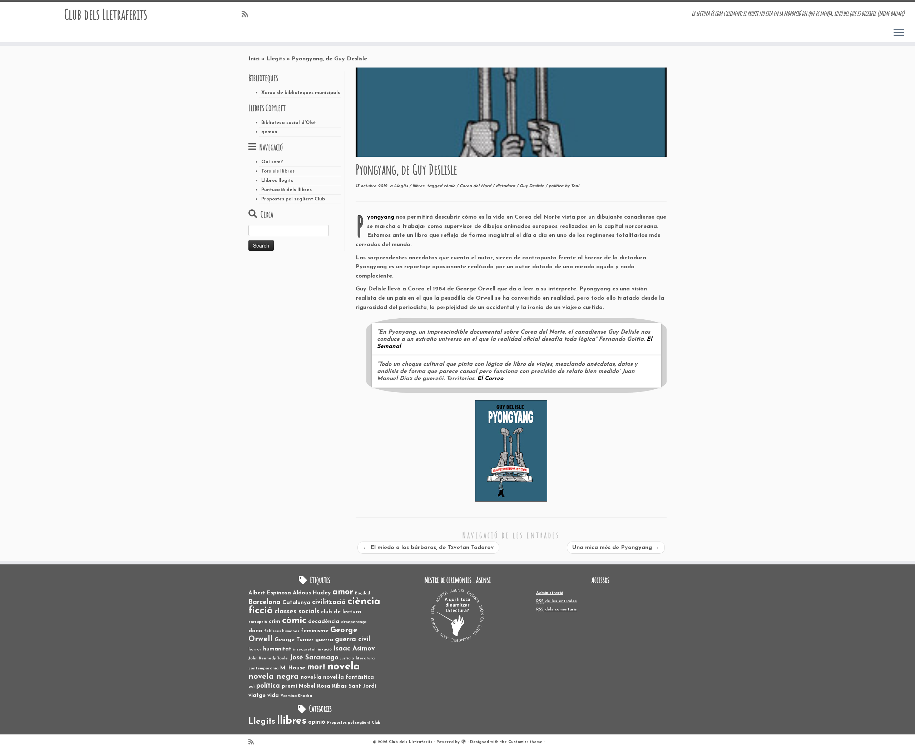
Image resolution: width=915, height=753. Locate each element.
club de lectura (341, 612)
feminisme (314, 631)
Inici (253, 59)
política (557, 186)
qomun (269, 132)
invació (325, 650)
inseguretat (304, 650)
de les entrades (556, 601)
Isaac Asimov (354, 648)
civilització (329, 602)
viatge (257, 695)
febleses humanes (281, 631)
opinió (316, 722)
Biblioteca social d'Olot (288, 122)
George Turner (293, 640)
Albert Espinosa (269, 593)
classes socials (296, 611)
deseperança (353, 622)
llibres (419, 186)
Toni (575, 186)
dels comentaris (556, 610)
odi (251, 687)
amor (342, 592)
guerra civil (352, 639)
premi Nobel (298, 686)
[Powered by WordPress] (463, 740)
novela (343, 667)
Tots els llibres (278, 171)
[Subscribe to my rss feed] (247, 15)
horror (254, 650)
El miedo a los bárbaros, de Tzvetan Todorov (428, 547)
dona (255, 631)
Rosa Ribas (332, 686)
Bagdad (362, 593)
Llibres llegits (277, 180)
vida (273, 695)
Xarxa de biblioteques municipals (300, 92)
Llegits (275, 59)
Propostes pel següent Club (293, 199)
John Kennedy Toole (268, 658)
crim (274, 621)
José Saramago (314, 657)
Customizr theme (525, 742)
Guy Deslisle (532, 186)
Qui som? (272, 162)
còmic (450, 186)
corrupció (257, 622)
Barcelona (264, 602)
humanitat (277, 649)
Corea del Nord (476, 186)
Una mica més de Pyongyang (615, 547)
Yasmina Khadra (296, 696)
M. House (292, 668)
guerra (324, 640)
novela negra (273, 676)
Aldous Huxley (312, 593)
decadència (323, 621)
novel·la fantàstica (348, 677)
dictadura (506, 186)
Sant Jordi (362, 686)
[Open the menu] (899, 33)
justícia (347, 658)
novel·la (311, 677)
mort (316, 667)
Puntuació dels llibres (286, 190)
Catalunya (296, 602)
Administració (549, 593)
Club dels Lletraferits (105, 14)
